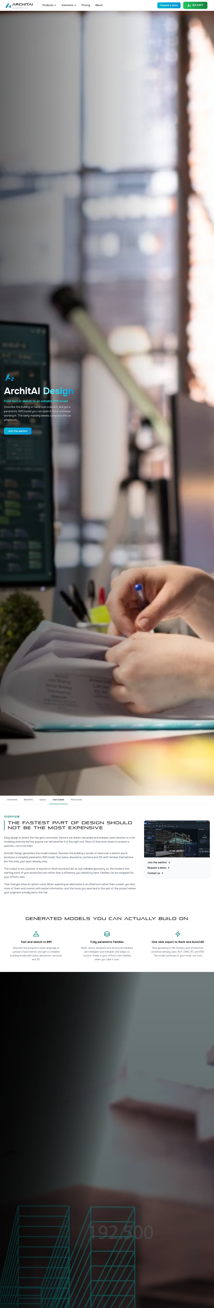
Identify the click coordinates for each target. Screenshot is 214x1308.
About (99, 5)
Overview (12, 799)
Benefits (28, 799)
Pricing (86, 5)
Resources (76, 799)
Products (47, 5)
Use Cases (58, 799)
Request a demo (169, 5)
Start (198, 5)
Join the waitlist (17, 431)
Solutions (67, 5)
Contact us (153, 873)
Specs (43, 799)
